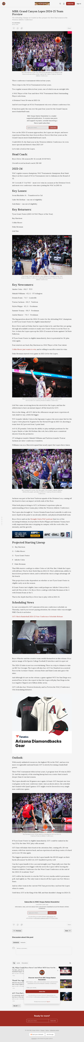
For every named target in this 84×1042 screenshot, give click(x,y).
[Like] (13, 28)
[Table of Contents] (2, 521)
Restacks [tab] (23, 942)
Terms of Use (50, 995)
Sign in (79, 3)
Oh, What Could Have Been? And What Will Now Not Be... (34, 968)
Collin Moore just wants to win (24, 349)
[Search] (60, 3)
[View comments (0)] (17, 28)
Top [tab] (14, 963)
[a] (42, 637)
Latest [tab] (18, 963)
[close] (57, 970)
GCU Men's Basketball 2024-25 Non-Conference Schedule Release (37, 616)
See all (15, 1006)
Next (66, 930)
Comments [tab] (16, 942)
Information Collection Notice (41, 997)
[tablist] (19, 942)
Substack (33, 1038)
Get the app (50, 1034)
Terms (47, 1030)
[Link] (10, 154)
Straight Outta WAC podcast (42, 519)
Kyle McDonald (16, 22)
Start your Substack (37, 1034)
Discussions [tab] (25, 963)
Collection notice (54, 1030)
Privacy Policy (54, 997)
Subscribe (70, 3)
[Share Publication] (63, 3)
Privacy (42, 1030)
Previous (18, 930)
